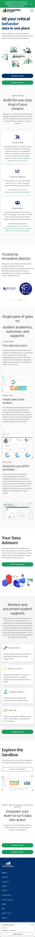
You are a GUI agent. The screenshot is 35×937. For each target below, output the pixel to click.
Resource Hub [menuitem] (6, 913)
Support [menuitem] (4, 918)
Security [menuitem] (4, 890)
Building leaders (18, 228)
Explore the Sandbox (17, 769)
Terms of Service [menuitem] (7, 900)
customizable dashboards (21, 192)
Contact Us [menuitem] (5, 882)
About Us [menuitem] (5, 877)
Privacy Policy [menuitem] (6, 895)
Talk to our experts (17, 564)
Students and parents (22, 231)
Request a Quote (17, 82)
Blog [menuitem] (3, 908)
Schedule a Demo (17, 76)
